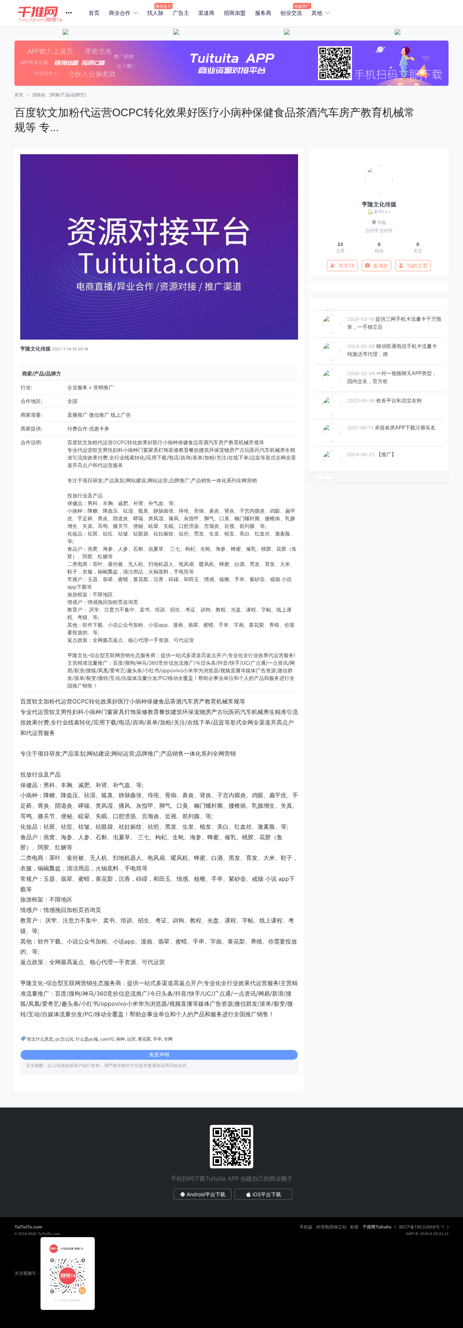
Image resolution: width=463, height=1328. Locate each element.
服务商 (263, 12)
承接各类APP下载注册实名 (405, 449)
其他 (316, 12)
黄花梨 (144, 1039)
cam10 (107, 1039)
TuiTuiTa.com (28, 1227)
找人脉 (155, 12)
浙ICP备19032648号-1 (421, 1227)
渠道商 (206, 12)
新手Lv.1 (382, 211)
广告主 (181, 12)
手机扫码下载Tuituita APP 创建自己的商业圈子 (232, 1178)
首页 (94, 12)
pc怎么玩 (64, 1039)
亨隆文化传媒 (35, 348)
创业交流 (291, 12)
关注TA (346, 265)
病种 (120, 1039)
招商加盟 (235, 12)
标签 (354, 1227)
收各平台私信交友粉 (399, 422)
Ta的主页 (417, 265)
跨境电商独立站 (331, 1227)
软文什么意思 (40, 1039)
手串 (157, 1039)
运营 (131, 1039)
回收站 (39, 94)
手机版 (306, 1227)
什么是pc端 (87, 1039)
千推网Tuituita (376, 1227)
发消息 (380, 265)
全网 (168, 1039)
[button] (47, 13)
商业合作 (120, 12)
